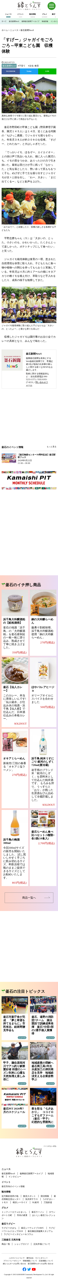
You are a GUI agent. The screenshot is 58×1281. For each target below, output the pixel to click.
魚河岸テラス (31, 1199)
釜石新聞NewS (14, 21)
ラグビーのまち (9, 1228)
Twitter (29, 71)
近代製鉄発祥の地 (10, 1196)
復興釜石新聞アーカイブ (30, 21)
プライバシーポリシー (12, 1261)
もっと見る (51, 447)
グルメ (5, 1207)
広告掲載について (46, 1261)
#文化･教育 (33, 66)
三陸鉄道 (48, 1202)
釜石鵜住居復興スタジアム (40, 1231)
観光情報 (6, 1192)
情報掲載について (30, 1261)
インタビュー (15, 1176)
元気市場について (41, 1244)
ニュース (6, 1169)
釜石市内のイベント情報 (13, 1186)
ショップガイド (21, 1244)
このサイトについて (17, 1258)
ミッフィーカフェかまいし (14, 1212)
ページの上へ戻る (50, 1146)
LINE (47, 71)
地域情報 (45, 21)
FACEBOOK (10, 71)
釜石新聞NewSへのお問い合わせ (40, 1264)
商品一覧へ (29, 897)
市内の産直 (22, 1215)
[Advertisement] (29, 419)
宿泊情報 (45, 1196)
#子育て (21, 66)
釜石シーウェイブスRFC (32, 1228)
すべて (4, 21)
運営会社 (30, 1258)
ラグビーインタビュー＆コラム (18, 1234)
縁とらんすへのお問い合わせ (14, 1264)
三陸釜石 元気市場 (11, 1239)
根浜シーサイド (20, 1202)
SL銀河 (35, 1202)
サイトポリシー (41, 1258)
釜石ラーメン (38, 1212)
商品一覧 (6, 1244)
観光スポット (29, 1196)
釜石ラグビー (8, 1224)
